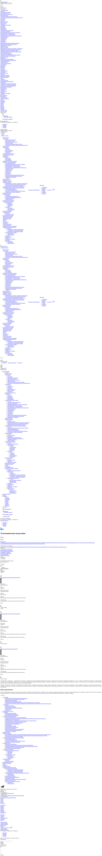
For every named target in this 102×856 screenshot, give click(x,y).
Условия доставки (4, 823)
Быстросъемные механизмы (15, 480)
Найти (2, 842)
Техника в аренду (4, 817)
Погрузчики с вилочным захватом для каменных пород (55, 546)
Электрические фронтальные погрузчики (36, 546)
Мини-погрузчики (24, 546)
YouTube (4, 127)
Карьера (2, 809)
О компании (2, 805)
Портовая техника (11, 459)
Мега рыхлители (13, 490)
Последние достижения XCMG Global (8, 797)
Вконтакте (5, 124)
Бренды (2, 801)
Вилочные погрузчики (15, 546)
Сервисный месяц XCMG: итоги (7, 793)
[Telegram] (3, 529)
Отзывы (2, 808)
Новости (2, 791)
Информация (3, 812)
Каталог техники (8, 373)
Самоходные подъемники (13, 443)
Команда (2, 807)
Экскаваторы (10, 386)
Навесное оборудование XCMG (14, 470)
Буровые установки (11, 421)
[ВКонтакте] (1, 529)
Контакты (2, 810)
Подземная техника (39, 542)
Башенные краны (8, 543)
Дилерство (2, 814)
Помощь (2, 820)
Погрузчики (10, 376)
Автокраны (10, 395)
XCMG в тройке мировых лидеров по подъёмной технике (12, 795)
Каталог (2, 798)
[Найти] (1, 5)
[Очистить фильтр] (1, 569)
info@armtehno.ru (4, 121)
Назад (7, 372)
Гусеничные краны (24, 542)
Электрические (13, 447)
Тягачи (34, 542)
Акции (1, 799)
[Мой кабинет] (1, 359)
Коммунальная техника (48, 542)
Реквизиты (2, 819)
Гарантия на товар (4, 824)
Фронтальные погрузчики (5, 546)
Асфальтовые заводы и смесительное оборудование (18, 427)
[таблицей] (2, 556)
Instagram (4, 125)
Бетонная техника (11, 435)
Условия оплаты (3, 822)
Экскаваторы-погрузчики (34, 543)
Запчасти (2, 816)
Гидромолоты (12, 473)
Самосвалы (30, 542)
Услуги (1, 800)
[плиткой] (0, 556)
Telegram (4, 126)
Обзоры (2, 826)
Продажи (2, 811)
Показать (2, 571)
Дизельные (12, 453)
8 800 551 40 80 (4, 110)
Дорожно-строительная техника (14, 402)
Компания (7, 498)
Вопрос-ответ (3, 825)
